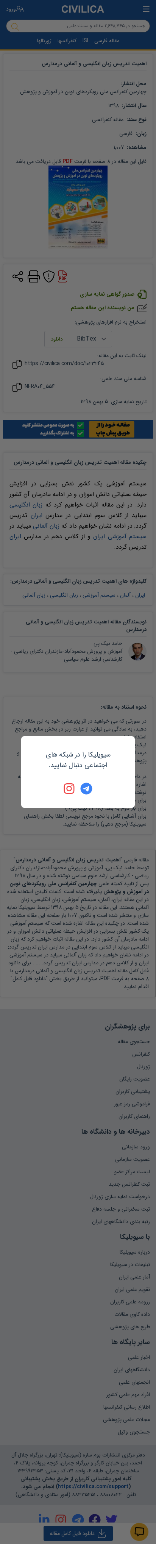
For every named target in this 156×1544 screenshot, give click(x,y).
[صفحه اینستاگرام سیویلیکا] (70, 789)
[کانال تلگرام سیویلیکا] (86, 789)
